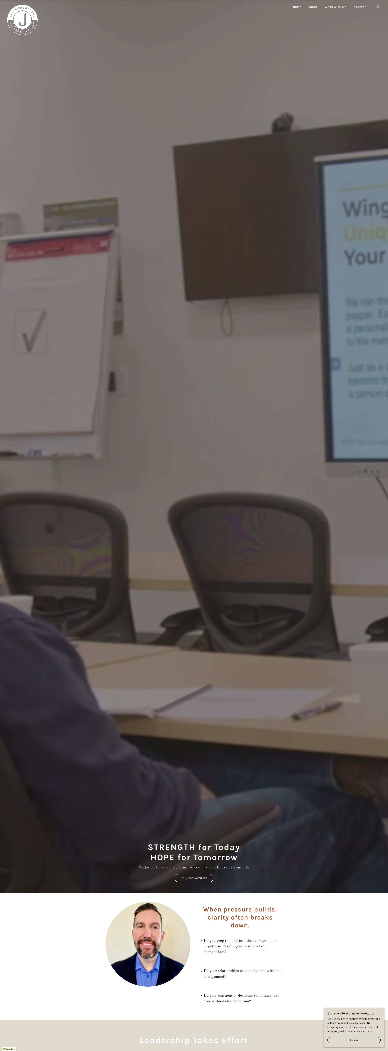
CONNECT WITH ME (194, 878)
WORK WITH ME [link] (335, 7)
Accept (354, 1040)
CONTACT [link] (360, 7)
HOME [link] (297, 7)
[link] (22, 6)
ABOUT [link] (313, 7)
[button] (378, 7)
